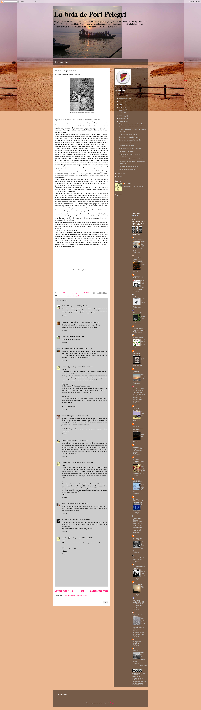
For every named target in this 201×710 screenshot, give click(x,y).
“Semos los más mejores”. (127, 151)
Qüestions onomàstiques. (127, 145)
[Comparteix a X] (102, 293)
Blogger (112, 703)
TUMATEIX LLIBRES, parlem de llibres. (139, 461)
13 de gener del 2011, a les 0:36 (77, 440)
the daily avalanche (136, 409)
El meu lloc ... (143, 434)
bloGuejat (136, 297)
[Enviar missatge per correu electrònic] (94, 293)
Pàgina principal (61, 62)
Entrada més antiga (99, 591)
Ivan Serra (136, 600)
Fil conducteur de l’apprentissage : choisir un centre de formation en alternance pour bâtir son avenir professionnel (139, 396)
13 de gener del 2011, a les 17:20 (77, 503)
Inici (82, 591)
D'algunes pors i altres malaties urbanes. (132, 124)
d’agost (121, 101)
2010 (119, 173)
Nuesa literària (138, 240)
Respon (64, 316)
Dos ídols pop (142, 413)
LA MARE (142, 588)
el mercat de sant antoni (137, 539)
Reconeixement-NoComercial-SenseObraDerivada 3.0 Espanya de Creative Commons (139, 681)
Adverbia (136, 651)
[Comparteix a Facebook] (104, 293)
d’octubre (122, 96)
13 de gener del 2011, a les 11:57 (82, 462)
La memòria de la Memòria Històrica (131, 159)
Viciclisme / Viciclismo (137, 354)
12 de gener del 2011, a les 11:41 (78, 306)
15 (141, 504)
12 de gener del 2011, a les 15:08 (81, 348)
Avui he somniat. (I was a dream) (130, 148)
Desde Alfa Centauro (137, 519)
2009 (119, 176)
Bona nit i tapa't (138, 558)
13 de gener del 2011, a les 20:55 (78, 519)
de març (122, 116)
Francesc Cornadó (136, 372)
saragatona (137, 642)
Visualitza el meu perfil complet (133, 186)
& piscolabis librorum (137, 615)
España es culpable (139, 330)
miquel (64, 416)
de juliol (122, 104)
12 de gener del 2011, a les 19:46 (82, 367)
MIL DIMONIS (137, 481)
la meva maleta (138, 337)
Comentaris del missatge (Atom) (76, 595)
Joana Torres (137, 312)
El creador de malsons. (126, 143)
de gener (122, 121)
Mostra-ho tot (143, 665)
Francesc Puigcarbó (69, 322)
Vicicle (64, 440)
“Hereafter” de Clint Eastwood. (129, 137)
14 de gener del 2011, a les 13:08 (82, 538)
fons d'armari (137, 584)
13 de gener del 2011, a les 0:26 (77, 416)
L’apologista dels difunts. (127, 169)
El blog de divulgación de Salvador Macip (138, 500)
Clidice (64, 306)
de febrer (122, 118)
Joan (63, 503)
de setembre (123, 98)
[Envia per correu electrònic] (98, 293)
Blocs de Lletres (139, 389)
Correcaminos (138, 328)
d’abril (121, 113)
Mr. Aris (64, 519)
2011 (119, 93)
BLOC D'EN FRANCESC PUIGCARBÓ (137, 259)
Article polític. (76, 296)
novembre (136, 643)
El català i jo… (143, 316)
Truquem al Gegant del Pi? (138, 448)
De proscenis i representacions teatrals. (132, 127)
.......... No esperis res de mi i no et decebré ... (138, 428)
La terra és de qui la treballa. (128, 134)
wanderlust (66, 348)
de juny (121, 107)
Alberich (65, 367)
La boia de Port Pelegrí (90, 14)
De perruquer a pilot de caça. (128, 166)
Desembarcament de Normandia (129, 140)
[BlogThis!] (100, 293)
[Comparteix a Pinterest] (106, 293)
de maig (122, 110)
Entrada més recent (64, 591)
